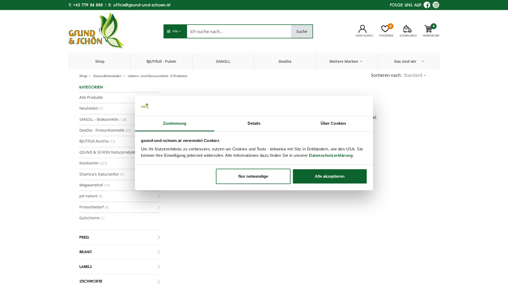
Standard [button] (413, 75)
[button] (175, 31)
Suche (301, 31)
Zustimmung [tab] (175, 123)
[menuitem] (99, 61)
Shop (83, 76)
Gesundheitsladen (107, 76)
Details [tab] (254, 123)
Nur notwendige (253, 176)
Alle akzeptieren (329, 176)
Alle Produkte (91, 97)
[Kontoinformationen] (362, 28)
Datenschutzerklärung (331, 155)
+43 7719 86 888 (88, 4)
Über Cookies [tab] (333, 123)
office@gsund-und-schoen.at (141, 4)
